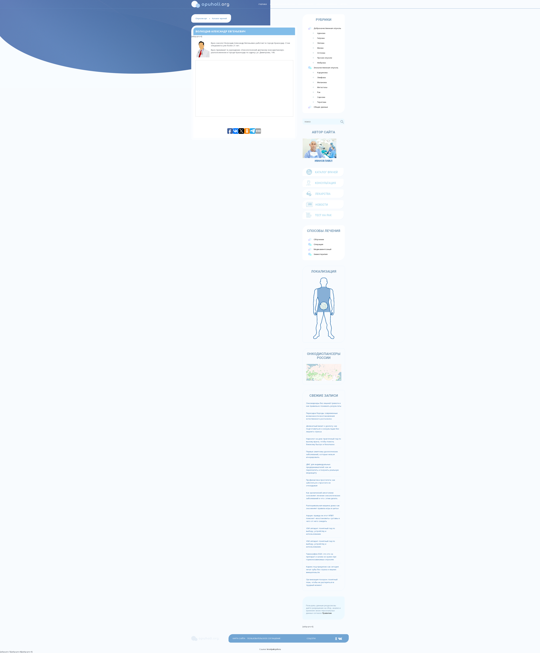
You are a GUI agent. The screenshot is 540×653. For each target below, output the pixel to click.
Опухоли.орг (201, 18)
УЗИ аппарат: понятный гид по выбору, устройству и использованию (320, 531)
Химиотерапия (321, 254)
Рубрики (263, 4)
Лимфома (321, 77)
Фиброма (321, 62)
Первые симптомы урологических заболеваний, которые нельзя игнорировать (322, 454)
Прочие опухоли (324, 58)
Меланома (322, 82)
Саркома (321, 97)
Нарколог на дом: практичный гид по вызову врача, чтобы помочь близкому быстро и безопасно (323, 441)
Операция (318, 244)
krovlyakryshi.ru (274, 649)
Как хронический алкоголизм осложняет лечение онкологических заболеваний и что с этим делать (323, 495)
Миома (320, 48)
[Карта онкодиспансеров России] (323, 372)
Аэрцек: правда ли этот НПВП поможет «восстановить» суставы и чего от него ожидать (323, 518)
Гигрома (321, 38)
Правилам (327, 613)
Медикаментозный (322, 249)
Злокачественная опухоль (326, 67)
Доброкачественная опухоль (327, 28)
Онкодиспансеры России (282, 4)
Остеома (321, 53)
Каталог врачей (305, 4)
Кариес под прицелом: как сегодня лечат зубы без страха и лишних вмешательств (322, 569)
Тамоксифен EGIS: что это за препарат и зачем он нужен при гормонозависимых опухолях (321, 557)
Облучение (319, 239)
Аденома (321, 33)
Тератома (321, 102)
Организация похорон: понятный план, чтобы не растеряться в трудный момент (322, 582)
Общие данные (321, 107)
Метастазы (322, 87)
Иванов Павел (323, 160)
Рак (318, 92)
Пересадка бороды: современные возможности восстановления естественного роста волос (322, 416)
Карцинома (322, 72)
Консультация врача (327, 4)
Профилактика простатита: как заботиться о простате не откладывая (320, 483)
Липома (320, 43)
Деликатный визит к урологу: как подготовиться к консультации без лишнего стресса (322, 429)
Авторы (343, 4)
